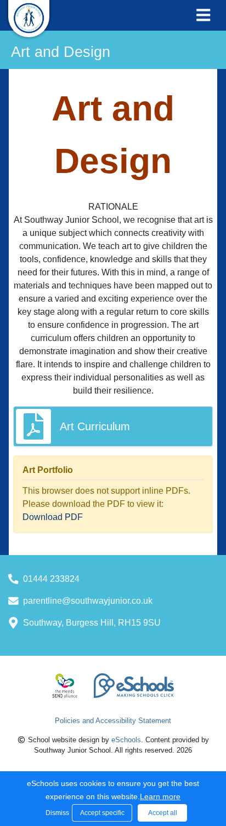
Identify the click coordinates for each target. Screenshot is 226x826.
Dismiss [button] (56, 813)
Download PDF (52, 517)
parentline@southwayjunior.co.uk (87, 600)
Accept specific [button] (102, 813)
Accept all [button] (162, 813)
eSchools (126, 740)
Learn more (160, 796)
